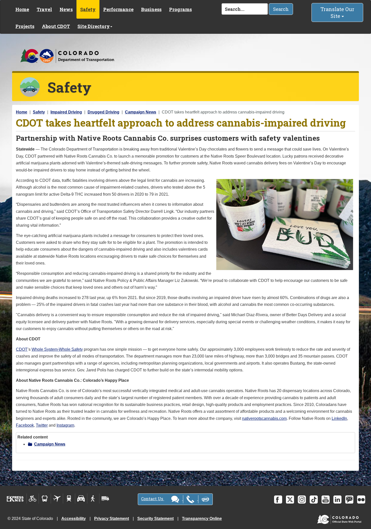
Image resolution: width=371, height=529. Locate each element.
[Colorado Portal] (340, 518)
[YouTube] (326, 499)
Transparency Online (202, 518)
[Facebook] (278, 499)
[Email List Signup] (349, 499)
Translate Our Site (337, 12)
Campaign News (140, 112)
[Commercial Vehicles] (105, 498)
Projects (24, 26)
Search (281, 9)
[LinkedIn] (337, 499)
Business (151, 9)
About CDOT (56, 26)
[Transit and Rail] (45, 498)
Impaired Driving (66, 112)
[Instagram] (302, 499)
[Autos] (81, 498)
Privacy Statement (111, 518)
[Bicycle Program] (32, 498)
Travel (44, 9)
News (66, 9)
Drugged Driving (103, 112)
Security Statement (155, 518)
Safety (88, 9)
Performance (118, 9)
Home (22, 9)
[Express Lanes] (15, 498)
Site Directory (93, 26)
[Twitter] (290, 499)
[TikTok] (314, 499)
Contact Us (152, 498)
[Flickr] (361, 499)
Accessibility (73, 518)
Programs (180, 9)
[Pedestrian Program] (93, 498)
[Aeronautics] (57, 498)
